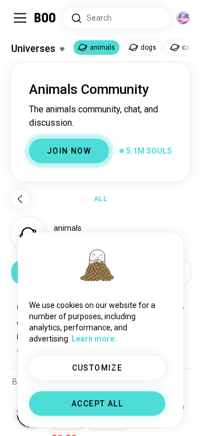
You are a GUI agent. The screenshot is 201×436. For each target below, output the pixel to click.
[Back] (20, 199)
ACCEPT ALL (97, 403)
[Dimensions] (183, 18)
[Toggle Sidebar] (20, 18)
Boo (45, 18)
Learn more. (94, 338)
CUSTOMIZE (97, 367)
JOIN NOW (69, 150)
